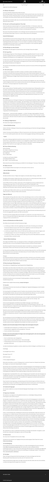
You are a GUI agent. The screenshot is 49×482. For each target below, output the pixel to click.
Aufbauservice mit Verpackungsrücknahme (36, 116)
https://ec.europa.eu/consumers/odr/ (13, 447)
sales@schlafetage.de (24, 282)
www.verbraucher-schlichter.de (12, 451)
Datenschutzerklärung (7, 441)
